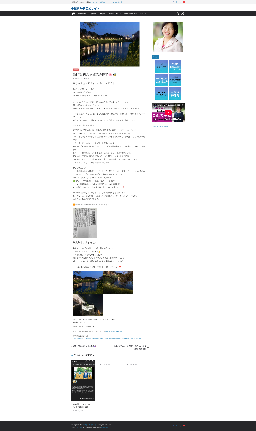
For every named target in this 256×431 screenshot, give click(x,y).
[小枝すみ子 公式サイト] (73, 13)
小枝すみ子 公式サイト (85, 8)
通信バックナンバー (130, 14)
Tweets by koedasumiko (160, 126)
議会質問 (102, 14)
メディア (143, 14)
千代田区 (76, 70)
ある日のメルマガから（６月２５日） (82, 405)
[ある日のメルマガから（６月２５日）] (83, 361)
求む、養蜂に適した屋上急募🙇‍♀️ (84, 346)
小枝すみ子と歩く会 (114, 14)
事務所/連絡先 (81, 14)
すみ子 (87, 79)
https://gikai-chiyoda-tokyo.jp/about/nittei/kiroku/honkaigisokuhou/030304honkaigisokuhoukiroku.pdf (107, 338)
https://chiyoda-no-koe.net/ (114, 331)
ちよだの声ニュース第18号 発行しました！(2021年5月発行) (130, 347)
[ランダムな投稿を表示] (182, 13)
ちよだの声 (93, 14)
